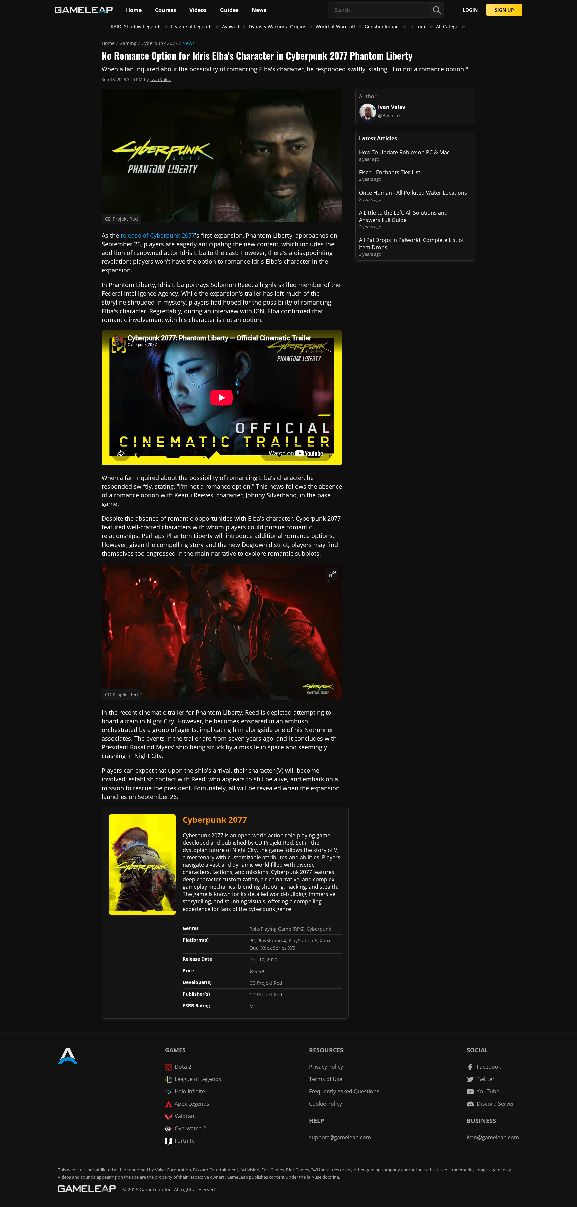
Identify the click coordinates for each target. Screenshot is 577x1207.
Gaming (128, 43)
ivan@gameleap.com (493, 1137)
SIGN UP (504, 10)
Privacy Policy (326, 1066)
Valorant (185, 1116)
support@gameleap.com (340, 1137)
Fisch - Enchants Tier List (389, 172)
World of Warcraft (335, 26)
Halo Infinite (190, 1091)
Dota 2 (183, 1066)
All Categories (451, 26)
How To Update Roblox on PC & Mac (404, 152)
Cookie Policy (325, 1103)
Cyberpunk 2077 (159, 43)
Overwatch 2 (190, 1128)
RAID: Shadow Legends (136, 26)
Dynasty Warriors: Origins (277, 26)
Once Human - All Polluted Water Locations (413, 192)
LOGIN (470, 10)
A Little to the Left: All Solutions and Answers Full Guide (403, 216)
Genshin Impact (382, 26)
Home (108, 43)
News (188, 43)
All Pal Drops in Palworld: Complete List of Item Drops (411, 243)
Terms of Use (325, 1079)
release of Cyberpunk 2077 (158, 235)
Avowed (230, 26)
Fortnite (418, 26)
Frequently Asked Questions (344, 1091)
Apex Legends (192, 1103)
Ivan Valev (160, 79)
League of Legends (192, 26)
